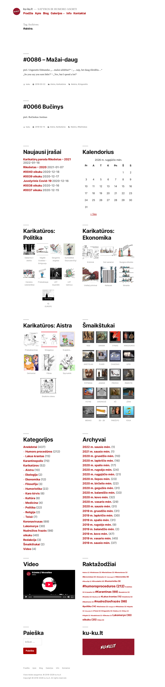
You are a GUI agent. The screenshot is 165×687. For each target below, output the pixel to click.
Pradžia (28, 13)
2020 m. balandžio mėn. (98, 492)
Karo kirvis (32, 493)
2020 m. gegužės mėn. (98, 488)
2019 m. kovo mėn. (95, 533)
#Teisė (97, 611)
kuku (28, 84)
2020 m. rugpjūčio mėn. (98, 474)
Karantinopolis (33, 461)
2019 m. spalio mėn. (96, 520)
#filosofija (87, 581)
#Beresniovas (121, 572)
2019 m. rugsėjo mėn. (97, 524)
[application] (49, 584)
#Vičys (125, 611)
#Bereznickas (89, 577)
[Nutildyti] (68, 597)
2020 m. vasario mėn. (97, 501)
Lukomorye (30, 526)
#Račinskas (82, 127)
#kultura (96, 597)
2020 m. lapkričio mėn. (98, 460)
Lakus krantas (34, 456)
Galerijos (56, 13)
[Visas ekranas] (72, 597)
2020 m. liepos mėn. (96, 479)
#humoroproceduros (103, 586)
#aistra (74, 84)
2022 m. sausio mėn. (96, 447)
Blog (46, 13)
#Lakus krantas (111, 596)
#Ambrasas (95, 572)
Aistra (52, 84)
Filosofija (31, 484)
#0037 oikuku (32, 190)
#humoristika (113, 581)
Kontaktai (79, 13)
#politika (89, 606)
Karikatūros (61, 84)
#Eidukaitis (101, 577)
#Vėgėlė (86, 615)
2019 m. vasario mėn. (96, 538)
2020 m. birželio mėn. (97, 483)
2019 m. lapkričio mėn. (97, 515)
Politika (30, 507)
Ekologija (31, 474)
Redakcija (29, 540)
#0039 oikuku (32, 176)
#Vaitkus (117, 611)
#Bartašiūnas (108, 572)
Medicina (31, 502)
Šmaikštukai (31, 544)
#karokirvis (124, 592)
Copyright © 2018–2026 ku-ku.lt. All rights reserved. (45, 678)
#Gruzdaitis (98, 581)
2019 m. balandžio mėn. (98, 529)
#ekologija (111, 577)
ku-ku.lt (28, 9)
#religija (112, 606)
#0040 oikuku (32, 171)
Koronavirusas (33, 521)
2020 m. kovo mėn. (95, 497)
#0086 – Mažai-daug (50, 59)
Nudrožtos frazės (35, 530)
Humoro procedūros (38, 451)
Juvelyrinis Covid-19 (37, 181)
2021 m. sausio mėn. (96, 451)
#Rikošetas (121, 606)
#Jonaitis (90, 592)
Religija (30, 512)
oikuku (27, 535)
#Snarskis (89, 611)
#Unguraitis (83, 84)
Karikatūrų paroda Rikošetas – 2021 (47, 159)
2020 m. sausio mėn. (96, 506)
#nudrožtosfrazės (110, 601)
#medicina (127, 597)
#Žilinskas (107, 615)
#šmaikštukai (96, 615)
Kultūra (30, 498)
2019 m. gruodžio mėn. (97, 511)
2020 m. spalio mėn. (96, 465)
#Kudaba (87, 597)
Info (69, 13)
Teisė (29, 516)
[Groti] (26, 597)
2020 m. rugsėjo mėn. (97, 469)
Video (27, 549)
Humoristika (33, 488)
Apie (38, 13)
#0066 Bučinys (43, 106)
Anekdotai (30, 447)
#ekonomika (122, 577)
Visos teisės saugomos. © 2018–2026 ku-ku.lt (42, 675)
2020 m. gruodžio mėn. (98, 456)
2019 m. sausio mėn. (96, 543)
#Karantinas (106, 591)
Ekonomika (32, 479)
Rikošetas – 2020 (35, 167)
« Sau (93, 214)
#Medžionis (88, 602)
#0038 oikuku (32, 185)
